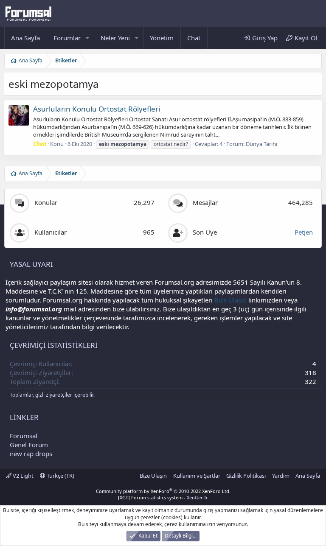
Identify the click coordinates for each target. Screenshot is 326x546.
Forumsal (23, 435)
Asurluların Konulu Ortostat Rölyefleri (96, 109)
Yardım (280, 475)
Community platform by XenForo (163, 491)
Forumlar (67, 38)
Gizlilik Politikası (246, 475)
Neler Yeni (115, 38)
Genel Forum (29, 444)
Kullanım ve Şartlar (196, 475)
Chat (193, 38)
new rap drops (31, 453)
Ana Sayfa (25, 38)
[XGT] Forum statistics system (163, 497)
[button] (87, 38)
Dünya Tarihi (261, 144)
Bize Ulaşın (230, 300)
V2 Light (22, 475)
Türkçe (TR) (59, 475)
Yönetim (162, 38)
